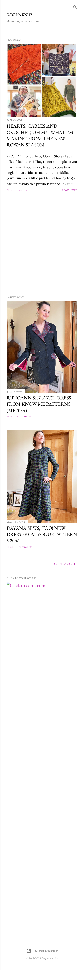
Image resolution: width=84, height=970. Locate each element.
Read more (69, 190)
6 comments (24, 546)
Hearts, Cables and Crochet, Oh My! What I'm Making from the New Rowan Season (40, 135)
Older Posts (65, 564)
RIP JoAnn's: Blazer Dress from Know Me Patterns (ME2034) (39, 404)
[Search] (75, 6)
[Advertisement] (42, 244)
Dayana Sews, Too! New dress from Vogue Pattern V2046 (42, 534)
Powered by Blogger (45, 950)
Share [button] (10, 190)
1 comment (23, 190)
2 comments (24, 416)
